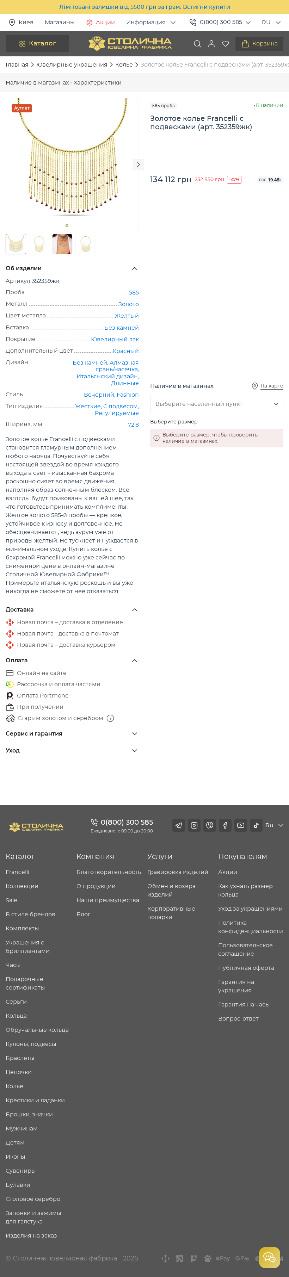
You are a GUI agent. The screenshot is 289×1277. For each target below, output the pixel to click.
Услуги (160, 856)
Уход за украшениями (250, 909)
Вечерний (99, 395)
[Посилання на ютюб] (240, 825)
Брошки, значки (29, 1114)
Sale (11, 900)
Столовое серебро (33, 1199)
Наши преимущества (107, 900)
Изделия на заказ (31, 1236)
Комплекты (22, 928)
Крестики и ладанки (35, 1100)
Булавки (18, 1185)
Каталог (42, 44)
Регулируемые (117, 413)
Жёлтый (127, 316)
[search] (197, 44)
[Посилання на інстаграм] (194, 825)
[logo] (130, 43)
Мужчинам (22, 1129)
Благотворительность (108, 872)
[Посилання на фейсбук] (225, 825)
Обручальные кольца (37, 1030)
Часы (13, 965)
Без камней (121, 328)
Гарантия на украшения (236, 986)
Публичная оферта (246, 968)
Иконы (15, 1157)
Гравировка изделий (177, 872)
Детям (15, 1143)
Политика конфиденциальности (250, 927)
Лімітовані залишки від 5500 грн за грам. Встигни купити (144, 7)
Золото (128, 304)
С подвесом (120, 406)
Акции (105, 22)
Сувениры (21, 1171)
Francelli (17, 872)
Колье (14, 1086)
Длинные (125, 383)
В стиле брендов (30, 914)
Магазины (60, 22)
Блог (83, 914)
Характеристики (98, 83)
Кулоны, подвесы (31, 1044)
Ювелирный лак (115, 339)
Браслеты (20, 1058)
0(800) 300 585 (221, 22)
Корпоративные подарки (171, 913)
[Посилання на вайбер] (209, 825)
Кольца (16, 1016)
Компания (95, 856)
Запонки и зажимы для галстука (33, 1217)
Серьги (16, 1002)
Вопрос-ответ (238, 1019)
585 (134, 293)
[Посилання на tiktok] (256, 825)
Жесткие (88, 406)
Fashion (128, 395)
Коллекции (22, 886)
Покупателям (242, 856)
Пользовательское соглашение (245, 950)
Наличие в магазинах (37, 83)
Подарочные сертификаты (25, 984)
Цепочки (19, 1072)
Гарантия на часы (244, 1005)
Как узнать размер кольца (245, 891)
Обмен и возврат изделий (172, 891)
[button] (211, 44)
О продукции (96, 886)
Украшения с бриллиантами (28, 947)
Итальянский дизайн (107, 376)
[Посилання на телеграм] (178, 825)
